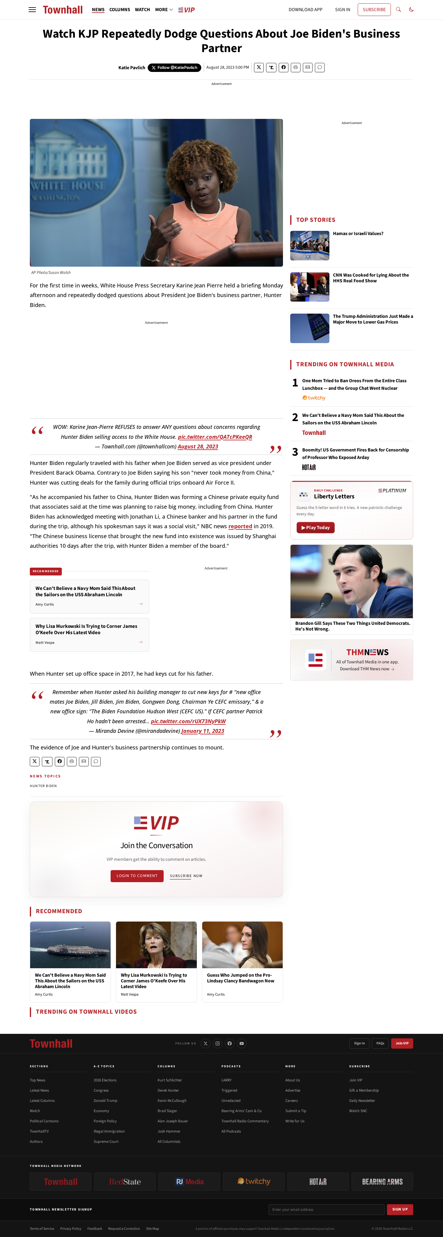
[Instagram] (217, 1043)
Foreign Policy (105, 1121)
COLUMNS (119, 9)
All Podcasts (231, 1131)
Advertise (292, 1090)
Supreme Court (106, 1141)
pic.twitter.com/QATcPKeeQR (215, 436)
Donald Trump (105, 1100)
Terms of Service (42, 1228)
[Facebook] (229, 1043)
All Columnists (169, 1141)
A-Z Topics (104, 1066)
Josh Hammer (169, 1131)
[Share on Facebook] (283, 67)
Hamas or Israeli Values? (358, 234)
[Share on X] (259, 67)
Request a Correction (124, 1228)
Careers (291, 1100)
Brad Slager (167, 1111)
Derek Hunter (168, 1090)
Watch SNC (358, 1111)
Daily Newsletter (362, 1100)
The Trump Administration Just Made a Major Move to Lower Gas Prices (373, 319)
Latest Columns (42, 1100)
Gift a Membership (364, 1090)
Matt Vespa (130, 994)
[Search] (398, 9)
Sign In (359, 1043)
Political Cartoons (44, 1121)
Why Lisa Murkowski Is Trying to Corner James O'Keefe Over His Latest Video (154, 981)
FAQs (380, 1043)
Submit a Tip (295, 1111)
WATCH (142, 9)
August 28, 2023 (198, 446)
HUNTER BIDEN (43, 786)
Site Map (152, 1228)
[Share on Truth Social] (271, 67)
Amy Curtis (43, 994)
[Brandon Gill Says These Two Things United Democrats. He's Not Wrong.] (352, 581)
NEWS (98, 9)
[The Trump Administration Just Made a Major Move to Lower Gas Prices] (309, 328)
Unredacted (231, 1100)
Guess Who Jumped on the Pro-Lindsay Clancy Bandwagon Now (240, 978)
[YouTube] (242, 1043)
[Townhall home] (51, 1043)
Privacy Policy (70, 1228)
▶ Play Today (316, 527)
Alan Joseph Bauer (173, 1121)
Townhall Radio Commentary (245, 1121)
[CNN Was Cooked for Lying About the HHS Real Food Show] (309, 287)
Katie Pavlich (131, 67)
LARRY (226, 1080)
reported (240, 526)
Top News (37, 1080)
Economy (101, 1111)
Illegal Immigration (109, 1131)
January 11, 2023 (202, 730)
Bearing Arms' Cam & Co (242, 1111)
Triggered (229, 1090)
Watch (35, 1111)
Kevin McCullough (172, 1100)
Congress (101, 1090)
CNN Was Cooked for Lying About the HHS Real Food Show (371, 278)
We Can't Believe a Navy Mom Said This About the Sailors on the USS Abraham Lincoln (70, 981)
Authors (36, 1141)
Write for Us (294, 1121)
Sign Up (400, 1209)
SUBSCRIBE (374, 9)
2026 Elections (105, 1080)
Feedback (94, 1228)
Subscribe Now (186, 876)
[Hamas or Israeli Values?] (309, 245)
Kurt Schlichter (170, 1080)
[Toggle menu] (32, 10)
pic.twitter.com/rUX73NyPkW (188, 721)
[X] (205, 1043)
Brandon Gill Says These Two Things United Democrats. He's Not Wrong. (352, 626)
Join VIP (402, 1043)
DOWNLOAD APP (305, 9)
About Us (292, 1080)
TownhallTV (39, 1131)
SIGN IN (342, 9)
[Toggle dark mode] (411, 9)
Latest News (39, 1090)
